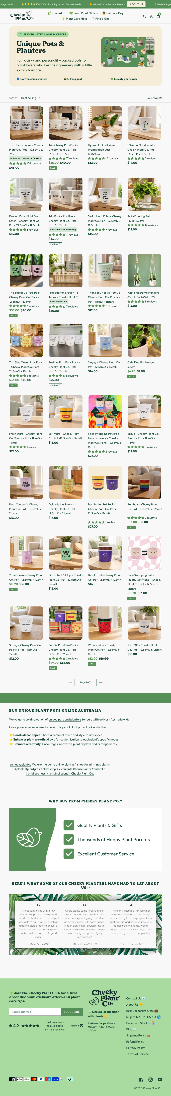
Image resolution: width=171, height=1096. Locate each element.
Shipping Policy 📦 (138, 1035)
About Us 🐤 (134, 1004)
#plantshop (48, 769)
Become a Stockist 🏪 (140, 1023)
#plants (19, 769)
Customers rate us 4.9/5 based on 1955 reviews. (55, 1025)
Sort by (13, 98)
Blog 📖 (131, 1029)
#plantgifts (32, 769)
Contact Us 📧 (135, 998)
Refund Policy (135, 1041)
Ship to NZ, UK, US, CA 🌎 (143, 1017)
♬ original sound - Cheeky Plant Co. (70, 773)
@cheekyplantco (20, 764)
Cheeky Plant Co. (152, 1088)
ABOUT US (127, 4)
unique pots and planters (65, 719)
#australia (98, 769)
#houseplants (82, 769)
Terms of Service (137, 1054)
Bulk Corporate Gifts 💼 (142, 1011)
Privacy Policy (135, 1048)
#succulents (64, 769)
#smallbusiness (36, 773)
